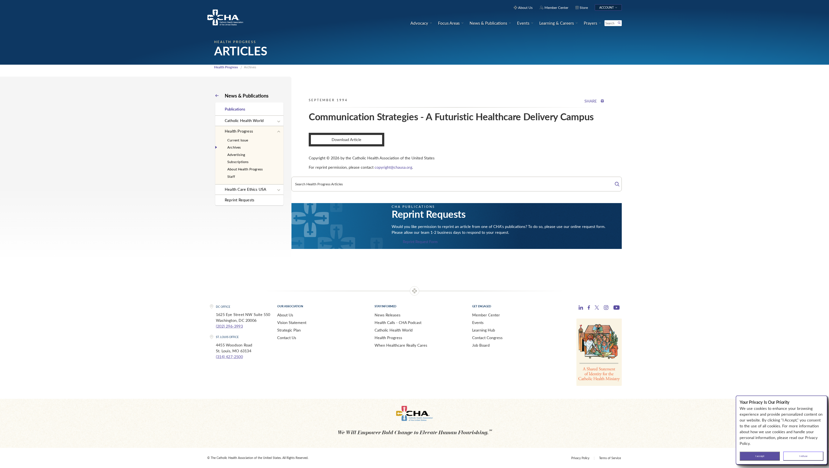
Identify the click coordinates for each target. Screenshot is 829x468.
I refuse (803, 456)
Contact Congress (487, 337)
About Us (285, 314)
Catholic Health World (244, 120)
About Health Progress (245, 169)
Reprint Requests (239, 199)
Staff (231, 176)
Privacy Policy (580, 458)
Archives (234, 147)
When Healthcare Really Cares (401, 345)
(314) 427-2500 (229, 356)
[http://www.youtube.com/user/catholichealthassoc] (616, 308)
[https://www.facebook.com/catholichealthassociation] (589, 308)
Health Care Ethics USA (245, 189)
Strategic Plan (289, 330)
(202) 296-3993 (229, 326)
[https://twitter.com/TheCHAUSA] (597, 308)
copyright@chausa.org (393, 167)
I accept (759, 456)
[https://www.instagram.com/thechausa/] (606, 308)
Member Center (486, 314)
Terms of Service (610, 458)
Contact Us (286, 337)
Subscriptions (238, 161)
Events (478, 322)
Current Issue (237, 140)
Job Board (481, 345)
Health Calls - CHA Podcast (398, 322)
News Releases (387, 314)
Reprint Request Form (420, 241)
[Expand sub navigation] (278, 121)
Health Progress (226, 67)
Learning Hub (483, 330)
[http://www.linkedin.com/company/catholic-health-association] (581, 308)
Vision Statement (291, 322)
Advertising (236, 154)
